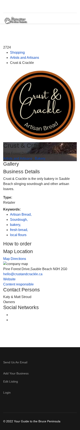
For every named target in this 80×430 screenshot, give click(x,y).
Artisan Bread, (21, 214)
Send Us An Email (15, 362)
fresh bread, (19, 230)
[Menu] (70, 20)
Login (7, 392)
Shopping (17, 52)
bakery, (16, 224)
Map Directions (14, 259)
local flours (18, 235)
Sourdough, (19, 219)
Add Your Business (16, 373)
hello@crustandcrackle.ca (22, 274)
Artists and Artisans (24, 57)
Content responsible (18, 284)
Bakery (40, 158)
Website (9, 279)
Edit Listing (10, 381)
